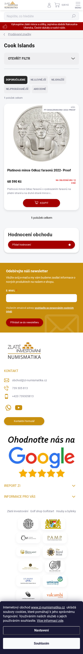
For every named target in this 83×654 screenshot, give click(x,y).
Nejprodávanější (17, 89)
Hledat (73, 16)
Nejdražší (57, 79)
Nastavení (41, 630)
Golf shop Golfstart (42, 511)
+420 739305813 (23, 396)
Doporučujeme (15, 79)
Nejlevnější (38, 79)
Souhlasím (41, 643)
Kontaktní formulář (24, 421)
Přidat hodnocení (21, 244)
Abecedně (40, 89)
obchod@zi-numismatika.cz (29, 380)
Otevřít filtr (19, 58)
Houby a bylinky (66, 511)
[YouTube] (18, 406)
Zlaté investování (17, 511)
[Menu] (78, 5)
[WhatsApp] (7, 406)
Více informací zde (50, 621)
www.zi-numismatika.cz (48, 607)
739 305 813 (20, 388)
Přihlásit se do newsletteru (24, 322)
